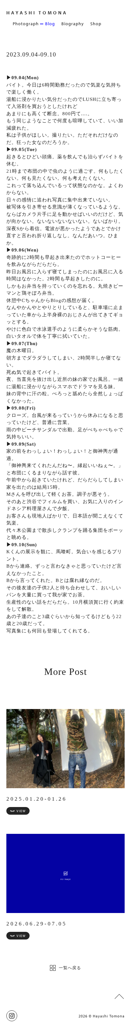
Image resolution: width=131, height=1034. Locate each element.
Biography (72, 23)
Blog (50, 23)
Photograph (26, 23)
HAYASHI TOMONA (37, 13)
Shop (95, 23)
